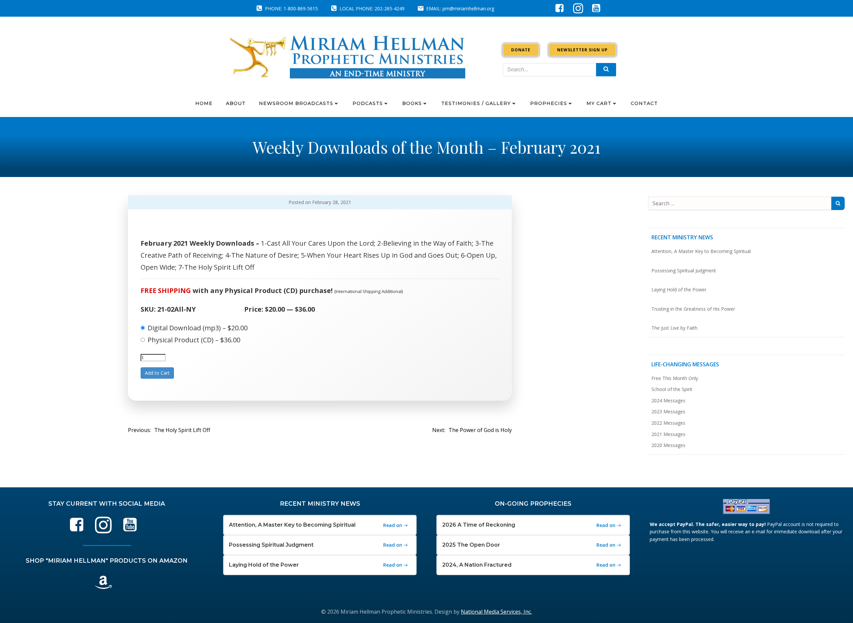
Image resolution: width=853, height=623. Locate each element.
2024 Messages (668, 400)
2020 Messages (668, 445)
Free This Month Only (674, 378)
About (236, 103)
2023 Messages (668, 411)
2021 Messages (668, 434)
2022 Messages (668, 423)
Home (204, 103)
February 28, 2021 (331, 202)
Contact (644, 103)
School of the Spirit (671, 389)
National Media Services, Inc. (496, 611)
